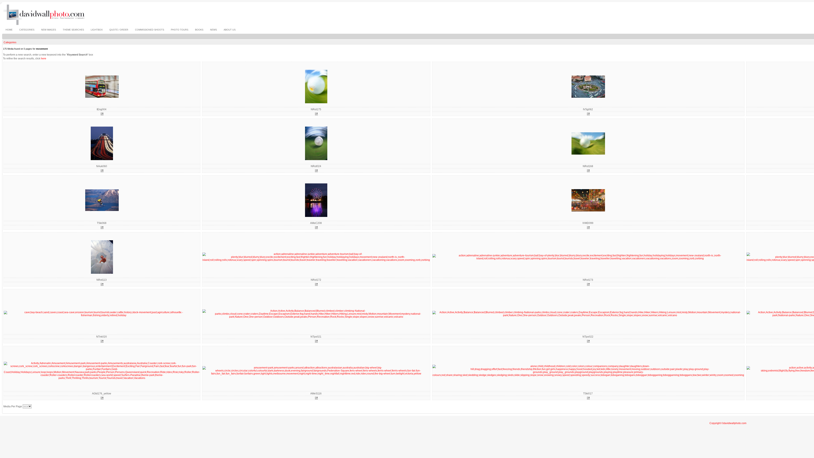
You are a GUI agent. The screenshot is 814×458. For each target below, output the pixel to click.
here (43, 58)
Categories (10, 42)
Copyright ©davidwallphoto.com (727, 423)
